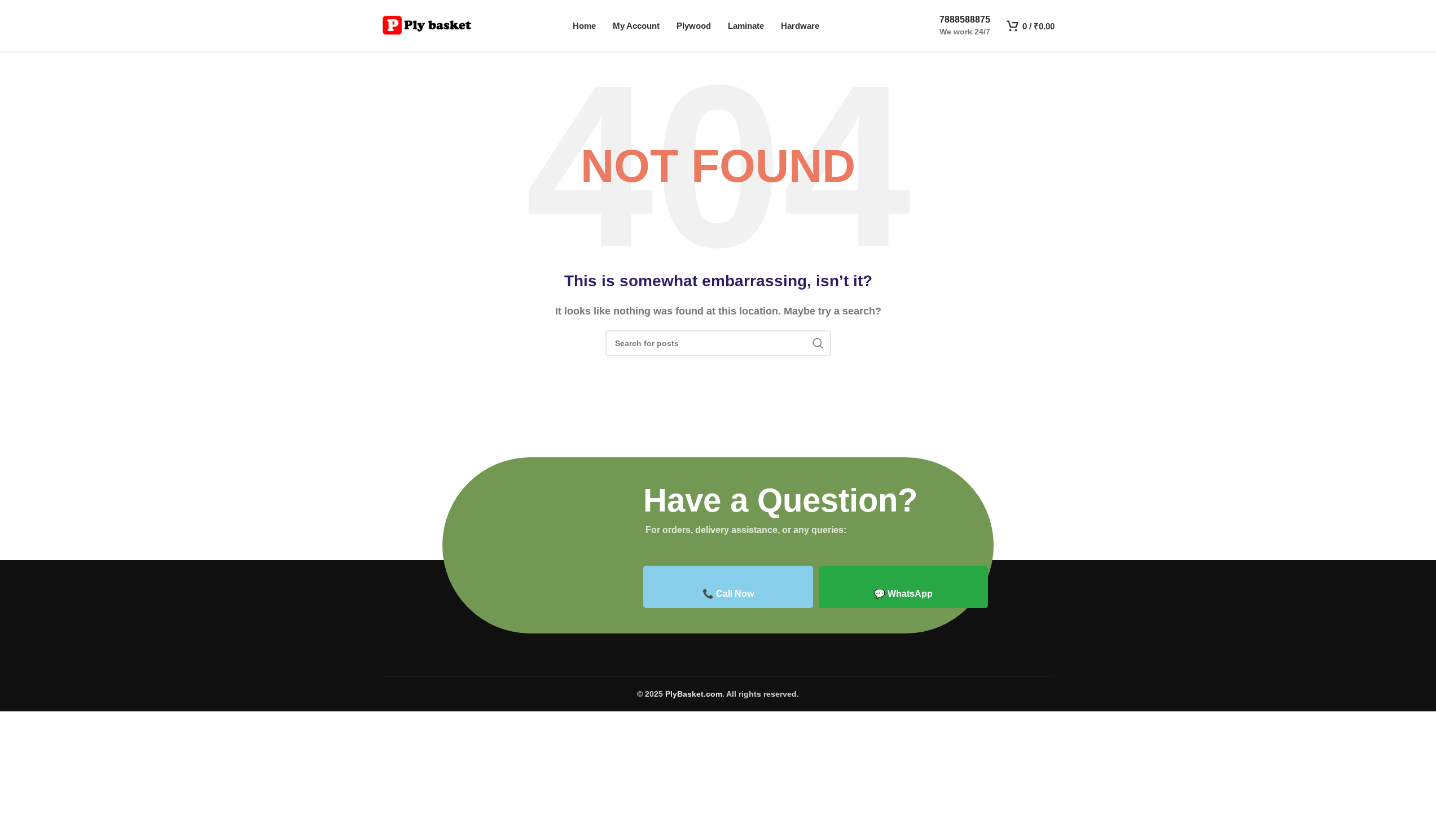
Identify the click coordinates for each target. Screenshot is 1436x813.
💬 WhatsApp (903, 593)
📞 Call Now (728, 593)
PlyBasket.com (693, 693)
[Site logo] (427, 24)
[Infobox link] (955, 25)
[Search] (818, 343)
